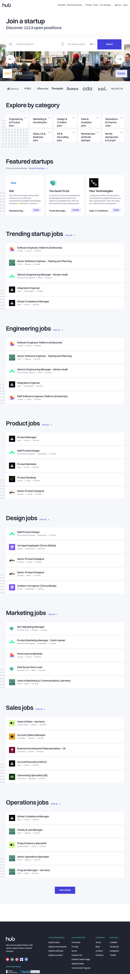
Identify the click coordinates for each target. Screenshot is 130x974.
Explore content (55, 955)
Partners (99, 955)
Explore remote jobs (57, 947)
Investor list (77, 955)
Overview (76, 943)
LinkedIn (113, 943)
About (98, 943)
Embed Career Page (81, 960)
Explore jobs (54, 943)
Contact (99, 951)
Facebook (114, 947)
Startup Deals (78, 964)
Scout (74, 951)
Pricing (75, 947)
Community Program (81, 968)
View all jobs (65, 890)
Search (109, 44)
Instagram (114, 951)
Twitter (113, 955)
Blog (98, 947)
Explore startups (55, 951)
